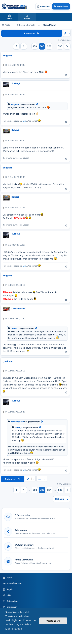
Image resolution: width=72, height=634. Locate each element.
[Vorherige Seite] (16, 46)
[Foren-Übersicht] (14, 6)
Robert (15, 130)
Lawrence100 (19, 308)
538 (60, 46)
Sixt (24, 121)
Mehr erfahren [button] (13, 628)
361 (49, 46)
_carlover (8, 361)
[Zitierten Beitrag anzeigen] (37, 104)
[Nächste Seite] (67, 46)
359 (34, 46)
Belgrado (7, 55)
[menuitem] (9, 17)
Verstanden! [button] (53, 620)
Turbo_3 (16, 83)
